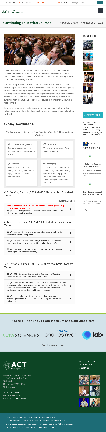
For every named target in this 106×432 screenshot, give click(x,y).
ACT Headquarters (17, 398)
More (86, 210)
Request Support (90, 134)
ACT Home (64, 2)
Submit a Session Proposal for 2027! (92, 165)
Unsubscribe (50, 427)
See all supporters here (53, 345)
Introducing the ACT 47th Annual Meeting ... (93, 194)
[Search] (100, 2)
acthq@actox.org (28, 3)
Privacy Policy (11, 427)
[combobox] (84, 2)
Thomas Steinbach (93, 171)
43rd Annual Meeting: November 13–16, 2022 (80, 23)
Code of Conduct (23, 427)
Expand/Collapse (67, 201)
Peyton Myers (91, 201)
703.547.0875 (11, 3)
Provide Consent (37, 427)
